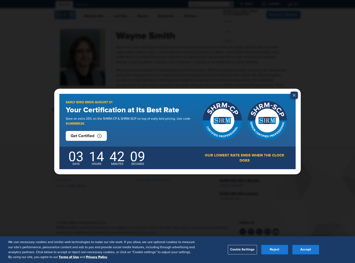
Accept (305, 249)
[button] (86, 136)
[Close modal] (294, 95)
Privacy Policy (96, 257)
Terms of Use (69, 257)
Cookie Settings (242, 249)
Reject (274, 249)
